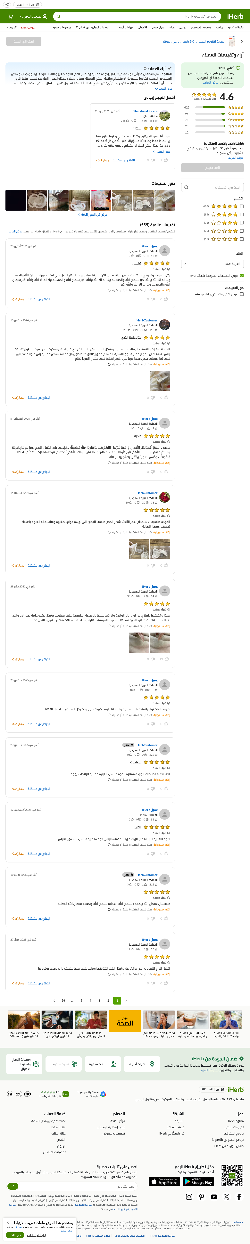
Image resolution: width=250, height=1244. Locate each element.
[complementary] (130, 1235)
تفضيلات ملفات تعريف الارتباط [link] (130, 1235)
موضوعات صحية (62, 27)
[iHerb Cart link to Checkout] (10, 16)
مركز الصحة (117, 1121)
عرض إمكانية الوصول (111, 1127)
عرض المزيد (163, 151)
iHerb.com (237, 1222)
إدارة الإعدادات (36, 1235)
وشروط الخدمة (119, 1209)
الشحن (61, 1139)
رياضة (219, 27)
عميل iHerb (150, 246)
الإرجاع (61, 1146)
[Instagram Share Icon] (189, 1197)
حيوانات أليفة (126, 27)
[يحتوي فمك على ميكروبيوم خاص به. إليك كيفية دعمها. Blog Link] (159, 1024)
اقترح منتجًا (58, 1127)
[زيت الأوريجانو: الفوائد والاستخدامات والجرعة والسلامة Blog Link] (226, 1024)
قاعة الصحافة (175, 1127)
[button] (7, 5)
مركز (125, 1021)
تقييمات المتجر (234, 1127)
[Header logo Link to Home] (235, 16)
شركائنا (18, 1227)
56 (63, 1000)
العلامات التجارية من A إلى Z (92, 27)
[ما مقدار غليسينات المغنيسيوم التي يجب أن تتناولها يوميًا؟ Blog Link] (91, 1024)
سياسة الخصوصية (83, 1204)
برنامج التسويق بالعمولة (228, 1139)
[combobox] (212, 263)
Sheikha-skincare (145, 111)
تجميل (182, 27)
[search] (186, 187)
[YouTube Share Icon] (214, 1197)
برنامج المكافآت (233, 1133)
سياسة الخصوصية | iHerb (162, 1235)
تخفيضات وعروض (114, 1133)
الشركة (179, 1121)
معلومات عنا (236, 1121)
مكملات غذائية (236, 27)
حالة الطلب (58, 1133)
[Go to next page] (54, 1001)
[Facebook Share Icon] (239, 1197)
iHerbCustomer (147, 320)
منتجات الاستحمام (201, 27)
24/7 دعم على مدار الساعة (48, 1121)
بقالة (172, 27)
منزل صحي (158, 27)
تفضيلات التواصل (54, 1152)
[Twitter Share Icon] (226, 1197)
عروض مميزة (28, 27)
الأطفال (142, 27)
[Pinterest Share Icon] (201, 1197)
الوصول (78, 1235)
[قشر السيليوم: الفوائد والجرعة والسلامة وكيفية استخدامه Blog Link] (193, 1024)
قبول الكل (15, 1235)
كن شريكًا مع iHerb (171, 1133)
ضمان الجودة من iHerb (229, 1146)
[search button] (58, 16)
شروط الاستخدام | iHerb (97, 1235)
